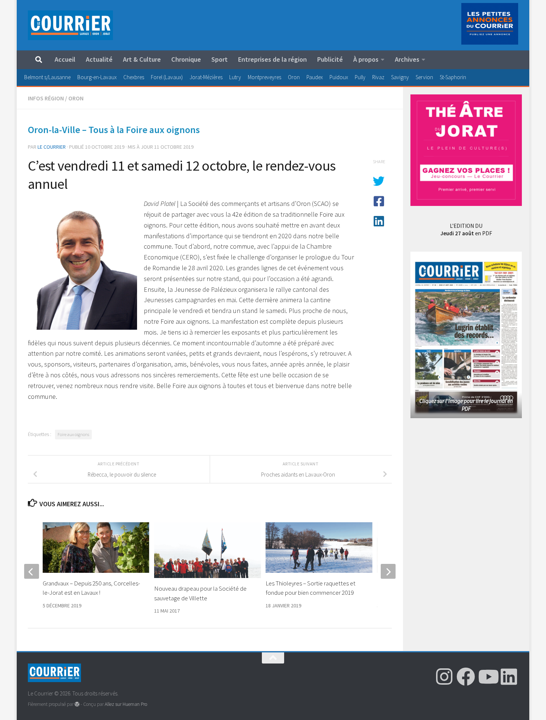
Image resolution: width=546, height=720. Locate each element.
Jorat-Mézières (205, 77)
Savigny (400, 77)
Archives (407, 59)
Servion (424, 77)
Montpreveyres (264, 77)
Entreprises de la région (272, 59)
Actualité (99, 59)
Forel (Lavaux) (167, 77)
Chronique (186, 59)
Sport (219, 59)
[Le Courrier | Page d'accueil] (70, 25)
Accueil (65, 59)
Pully (360, 77)
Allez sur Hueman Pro (126, 704)
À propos (365, 59)
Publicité (330, 59)
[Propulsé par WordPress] (77, 704)
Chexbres (133, 77)
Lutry (235, 77)
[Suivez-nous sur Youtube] (487, 676)
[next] (388, 571)
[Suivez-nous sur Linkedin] (509, 676)
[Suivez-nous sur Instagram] (444, 676)
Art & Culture (142, 59)
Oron (294, 77)
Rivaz (378, 77)
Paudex (314, 77)
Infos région (46, 98)
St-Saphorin (453, 77)
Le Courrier (52, 146)
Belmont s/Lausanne (47, 77)
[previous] (31, 571)
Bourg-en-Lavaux (97, 77)
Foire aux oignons (73, 434)
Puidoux (338, 77)
